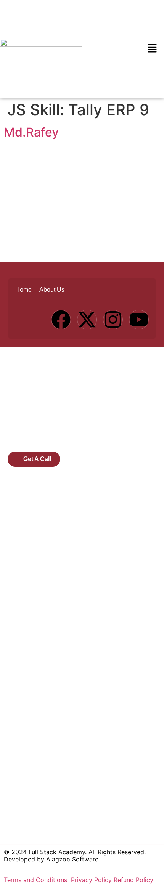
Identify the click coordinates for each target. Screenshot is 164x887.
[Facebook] (61, 319)
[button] (152, 48)
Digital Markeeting (34, 621)
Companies (24, 517)
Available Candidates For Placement (59, 563)
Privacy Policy (91, 880)
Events (17, 548)
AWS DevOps (27, 637)
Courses (19, 501)
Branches (21, 532)
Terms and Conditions (36, 880)
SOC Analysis (27, 684)
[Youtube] (139, 319)
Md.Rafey (31, 132)
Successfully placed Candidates (54, 579)
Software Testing (32, 700)
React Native (26, 716)
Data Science (27, 653)
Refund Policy (133, 880)
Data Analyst (26, 668)
